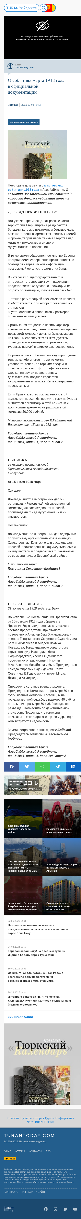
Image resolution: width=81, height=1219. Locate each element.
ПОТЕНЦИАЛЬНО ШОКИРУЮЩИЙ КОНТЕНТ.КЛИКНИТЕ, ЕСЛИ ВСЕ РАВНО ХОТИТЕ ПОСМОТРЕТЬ (42, 38)
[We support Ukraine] (52, 8)
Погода (49, 1121)
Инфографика (64, 1118)
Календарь (11, 1192)
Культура (26, 1118)
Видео (39, 1121)
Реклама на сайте (34, 1192)
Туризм (49, 1118)
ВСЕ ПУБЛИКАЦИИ (20, 1017)
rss (48, 1151)
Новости (13, 1118)
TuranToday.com (29, 1135)
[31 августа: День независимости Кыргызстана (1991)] (48, 8)
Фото (30, 1121)
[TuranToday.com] (21, 8)
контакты (35, 1151)
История (38, 1118)
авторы (20, 1151)
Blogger (70, 1182)
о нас (7, 1151)
